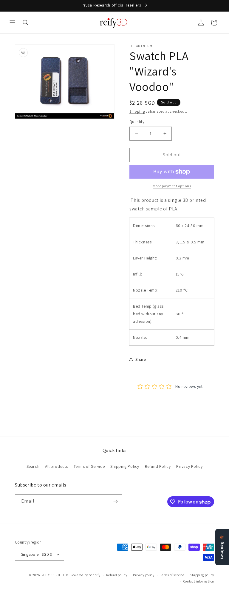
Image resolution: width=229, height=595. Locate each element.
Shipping (137, 111)
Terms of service (172, 575)
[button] (12, 22)
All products (56, 466)
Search (33, 466)
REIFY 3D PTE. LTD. (55, 575)
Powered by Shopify (85, 575)
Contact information (198, 581)
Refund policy (116, 575)
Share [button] (140, 359)
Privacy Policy (189, 466)
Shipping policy (202, 575)
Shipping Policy (124, 466)
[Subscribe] (115, 501)
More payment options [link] (172, 186)
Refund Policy (158, 466)
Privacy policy (143, 575)
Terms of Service (89, 466)
